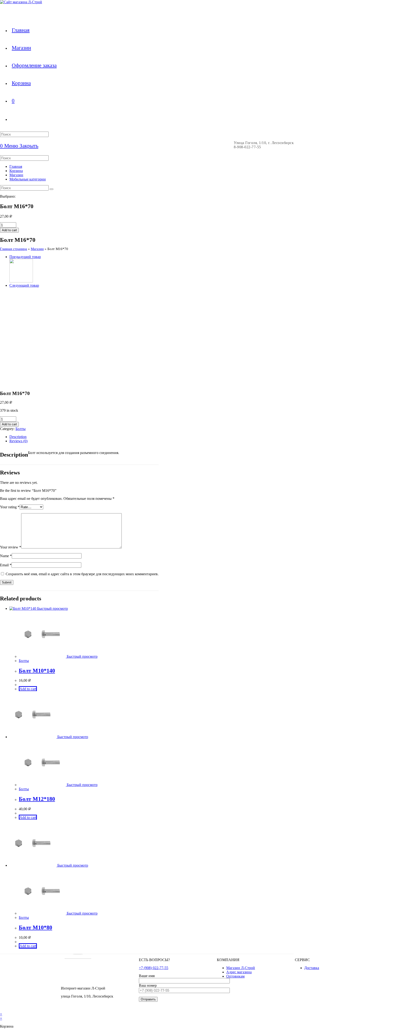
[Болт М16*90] (21, 281)
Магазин (16, 175)
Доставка (311, 968)
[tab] (84, 437)
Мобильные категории (27, 179)
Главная (15, 166)
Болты (21, 429)
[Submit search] (51, 189)
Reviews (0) (18, 441)
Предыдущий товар (25, 257)
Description (18, 437)
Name (6, 556)
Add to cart (9, 230)
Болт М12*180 (37, 799)
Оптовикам (235, 976)
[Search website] (11, 119)
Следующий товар (24, 285)
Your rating (10, 507)
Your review (10, 547)
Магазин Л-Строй (240, 968)
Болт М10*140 (37, 671)
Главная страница (13, 249)
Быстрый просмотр (52, 608)
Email (6, 565)
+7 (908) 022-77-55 (153, 968)
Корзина (16, 171)
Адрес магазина (239, 972)
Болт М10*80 (35, 927)
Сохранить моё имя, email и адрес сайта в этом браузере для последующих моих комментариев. (82, 574)
